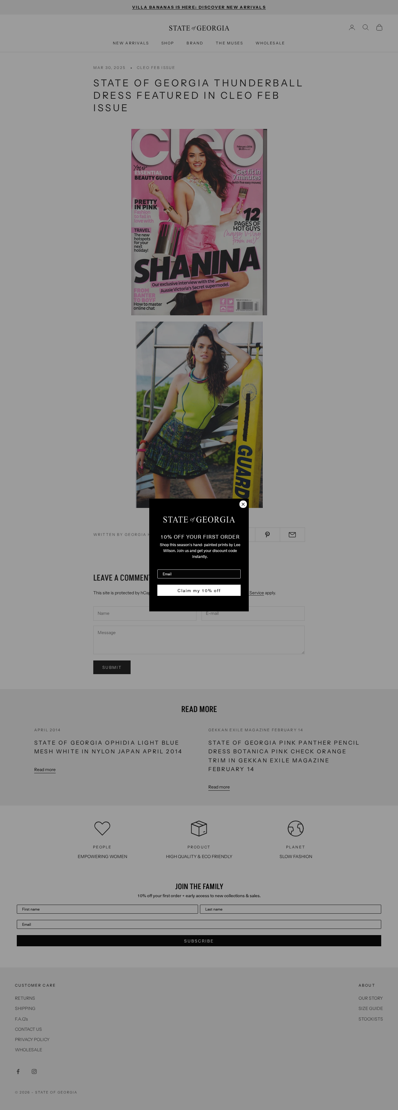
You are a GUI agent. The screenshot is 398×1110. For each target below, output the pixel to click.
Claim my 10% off (199, 590)
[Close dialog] (243, 504)
